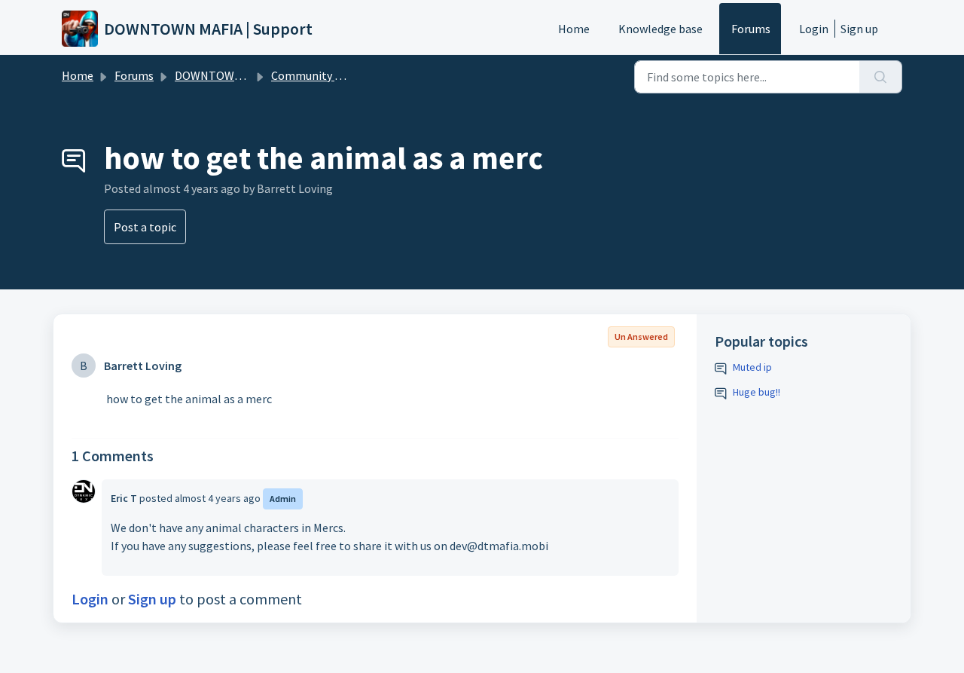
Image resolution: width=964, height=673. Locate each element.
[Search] (880, 76)
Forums (750, 28)
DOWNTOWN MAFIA (226, 75)
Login (813, 28)
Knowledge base (660, 28)
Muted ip (752, 367)
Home (574, 28)
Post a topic (145, 226)
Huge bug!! (756, 392)
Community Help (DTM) (332, 75)
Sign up (859, 28)
